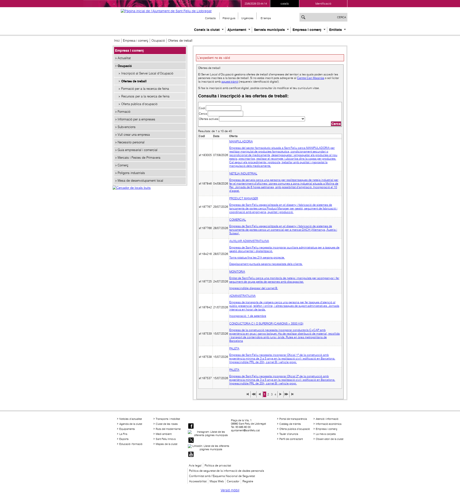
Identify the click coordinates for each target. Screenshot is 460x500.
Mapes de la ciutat (166, 444)
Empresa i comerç (307, 30)
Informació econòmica (328, 424)
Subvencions (127, 127)
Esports (124, 439)
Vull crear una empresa (134, 135)
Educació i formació (130, 444)
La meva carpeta (326, 434)
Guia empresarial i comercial (137, 150)
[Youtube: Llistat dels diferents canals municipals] (191, 454)
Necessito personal (131, 142)
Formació (124, 112)
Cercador (233, 481)
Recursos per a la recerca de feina (145, 96)
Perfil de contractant (291, 439)
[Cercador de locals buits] (150, 193)
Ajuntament (236, 30)
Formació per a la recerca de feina (145, 89)
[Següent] (280, 396)
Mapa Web (217, 481)
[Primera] (247, 396)
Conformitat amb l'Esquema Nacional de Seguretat (222, 476)
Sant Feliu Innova (166, 439)
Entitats (335, 30)
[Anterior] (259, 396)
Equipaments (127, 429)
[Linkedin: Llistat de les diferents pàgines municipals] (209, 447)
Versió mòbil (230, 490)
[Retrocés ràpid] (253, 396)
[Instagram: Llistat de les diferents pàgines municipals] (209, 433)
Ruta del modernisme (168, 429)
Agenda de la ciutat (130, 424)
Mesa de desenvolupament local (140, 181)
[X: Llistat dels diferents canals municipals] (191, 440)
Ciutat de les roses (167, 424)
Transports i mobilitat (168, 419)
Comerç (123, 165)
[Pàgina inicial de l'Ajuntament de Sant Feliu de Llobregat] (166, 11)
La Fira (123, 434)
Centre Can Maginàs (310, 78)
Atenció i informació (327, 419)
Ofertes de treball (134, 81)
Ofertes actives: (209, 119)
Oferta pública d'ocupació (139, 104)
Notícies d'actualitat (130, 419)
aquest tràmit (229, 81)
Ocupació (158, 41)
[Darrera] (292, 396)
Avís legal (195, 465)
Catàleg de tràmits (290, 424)
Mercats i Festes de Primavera (139, 158)
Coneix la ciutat (207, 30)
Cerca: (203, 113)
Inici (117, 41)
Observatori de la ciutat (329, 439)
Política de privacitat (218, 465)
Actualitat (124, 58)
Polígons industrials (131, 173)
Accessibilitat (198, 481)
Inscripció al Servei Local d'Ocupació (147, 73)
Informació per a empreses (136, 119)
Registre (247, 481)
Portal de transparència (293, 419)
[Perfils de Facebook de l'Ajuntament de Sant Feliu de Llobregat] (191, 426)
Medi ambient (164, 434)
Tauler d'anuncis (288, 434)
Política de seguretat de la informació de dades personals (226, 470)
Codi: (202, 108)
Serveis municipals (269, 30)
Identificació (323, 3)
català (285, 3)
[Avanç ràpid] (286, 396)
